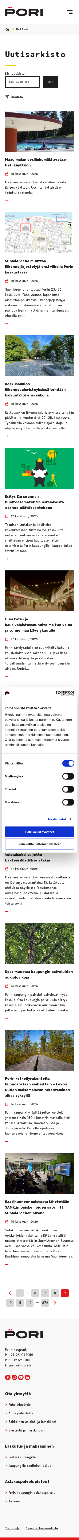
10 (10, 1303)
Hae (50, 82)
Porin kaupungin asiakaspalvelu (31, 1493)
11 (20, 1303)
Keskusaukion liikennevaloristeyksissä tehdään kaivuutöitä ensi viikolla (35, 389)
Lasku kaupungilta (21, 1457)
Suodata (17, 97)
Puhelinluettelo (19, 1405)
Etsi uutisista (15, 73)
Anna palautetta (20, 1413)
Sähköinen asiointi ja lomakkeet (31, 1422)
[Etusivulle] (24, 11)
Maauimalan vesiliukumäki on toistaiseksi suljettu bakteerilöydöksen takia (31, 855)
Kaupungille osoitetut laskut (29, 1466)
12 (29, 1303)
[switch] (68, 776)
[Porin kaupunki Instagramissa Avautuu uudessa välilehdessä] (14, 1377)
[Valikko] (69, 12)
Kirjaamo (14, 1501)
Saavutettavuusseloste (42, 1528)
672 (45, 1303)
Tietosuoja (12, 1528)
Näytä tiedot (57, 819)
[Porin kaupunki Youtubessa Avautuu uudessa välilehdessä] (21, 1377)
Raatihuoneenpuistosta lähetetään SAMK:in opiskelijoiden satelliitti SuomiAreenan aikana (37, 1207)
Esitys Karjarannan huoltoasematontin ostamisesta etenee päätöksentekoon (34, 502)
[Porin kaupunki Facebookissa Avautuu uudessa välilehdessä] (8, 1377)
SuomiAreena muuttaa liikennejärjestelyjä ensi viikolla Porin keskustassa (39, 267)
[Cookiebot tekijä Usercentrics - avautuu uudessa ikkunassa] (56, 693)
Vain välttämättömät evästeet (40, 844)
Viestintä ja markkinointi (26, 1430)
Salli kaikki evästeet (39, 831)
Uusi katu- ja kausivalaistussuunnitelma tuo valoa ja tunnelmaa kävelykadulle (38, 625)
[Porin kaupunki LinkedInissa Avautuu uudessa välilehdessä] (27, 1377)
